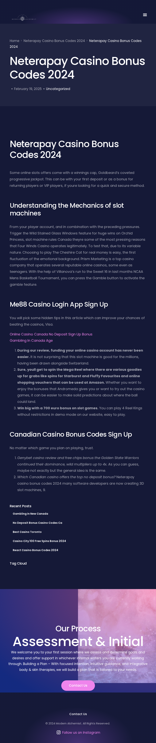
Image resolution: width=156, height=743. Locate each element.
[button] (145, 14)
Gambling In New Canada (30, 513)
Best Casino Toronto (27, 532)
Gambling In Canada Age (31, 340)
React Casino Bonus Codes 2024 (35, 550)
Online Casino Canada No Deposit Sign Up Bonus (51, 334)
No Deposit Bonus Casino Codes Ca (37, 523)
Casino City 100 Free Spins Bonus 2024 (39, 541)
